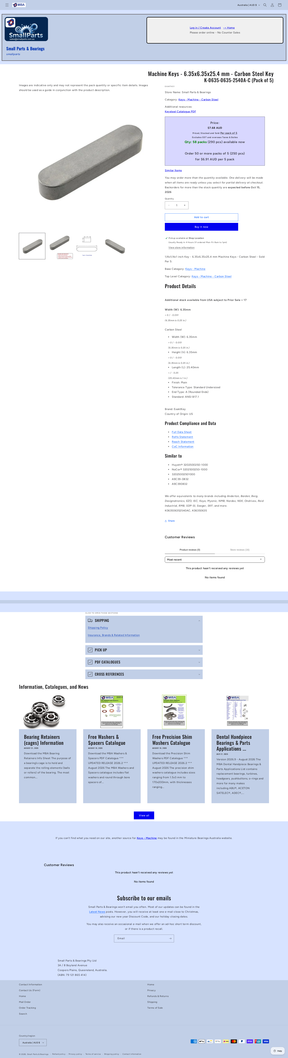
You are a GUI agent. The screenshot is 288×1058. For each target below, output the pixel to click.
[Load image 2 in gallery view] (60, 246)
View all (144, 815)
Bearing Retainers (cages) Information (44, 739)
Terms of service (93, 1054)
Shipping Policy (98, 627)
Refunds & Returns (158, 996)
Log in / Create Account (205, 27)
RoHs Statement (182, 436)
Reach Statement (183, 441)
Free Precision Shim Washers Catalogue (172, 739)
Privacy (151, 990)
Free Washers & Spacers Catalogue (107, 739)
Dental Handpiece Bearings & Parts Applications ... (234, 742)
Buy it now (201, 226)
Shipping (152, 1002)
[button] (7, 5)
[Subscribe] (170, 938)
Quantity (169, 198)
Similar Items (173, 170)
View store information (181, 247)
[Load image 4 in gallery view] (115, 246)
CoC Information (183, 446)
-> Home (229, 27)
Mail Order (25, 1002)
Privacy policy (75, 1054)
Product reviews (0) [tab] (190, 549)
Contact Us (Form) (29, 990)
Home (22, 996)
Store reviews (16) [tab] (240, 549)
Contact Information (30, 984)
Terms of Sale (155, 1007)
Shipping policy (111, 1054)
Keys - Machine (195, 268)
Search (23, 1013)
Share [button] (171, 520)
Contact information (131, 1054)
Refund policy (58, 1054)
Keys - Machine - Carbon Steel (198, 99)
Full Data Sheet (182, 432)
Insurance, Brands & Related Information (114, 635)
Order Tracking (27, 1007)
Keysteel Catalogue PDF (180, 111)
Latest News (97, 911)
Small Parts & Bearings (37, 1054)
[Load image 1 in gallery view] (32, 246)
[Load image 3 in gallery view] (88, 246)
